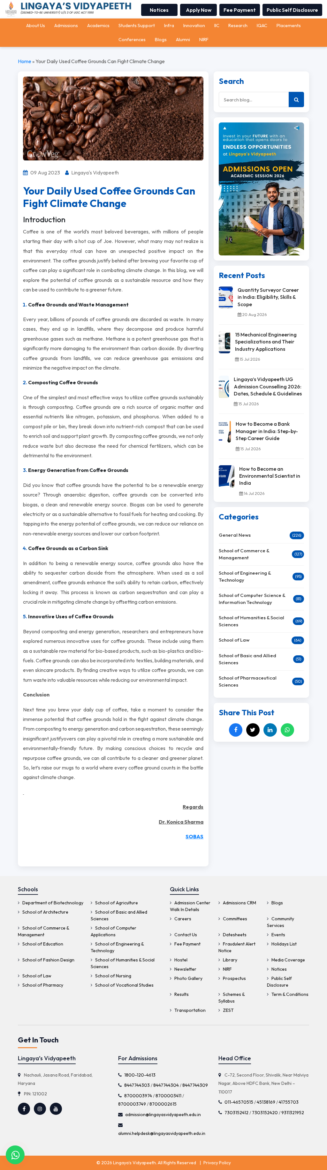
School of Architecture (44, 912)
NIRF (204, 39)
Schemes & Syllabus (231, 997)
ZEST (228, 1010)
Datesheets (234, 935)
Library (229, 960)
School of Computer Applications (113, 931)
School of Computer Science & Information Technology (252, 599)
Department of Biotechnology (52, 903)
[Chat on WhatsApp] (15, 1155)
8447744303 (137, 1085)
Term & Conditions (289, 994)
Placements (289, 25)
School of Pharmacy (42, 985)
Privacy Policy (217, 1163)
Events (277, 935)
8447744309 (195, 1085)
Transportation (189, 1010)
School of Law (234, 640)
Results (181, 994)
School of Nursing (112, 976)
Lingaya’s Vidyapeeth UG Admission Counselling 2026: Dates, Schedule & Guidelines (268, 386)
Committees (234, 919)
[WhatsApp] (287, 730)
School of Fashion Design (47, 960)
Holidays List (283, 944)
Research (237, 25)
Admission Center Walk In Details (190, 906)
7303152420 (265, 1112)
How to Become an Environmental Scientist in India (269, 476)
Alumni (183, 39)
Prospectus (234, 978)
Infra (169, 25)
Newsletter (184, 969)
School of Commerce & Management (244, 554)
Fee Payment (240, 10)
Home (24, 61)
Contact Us (185, 935)
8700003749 (132, 1104)
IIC (216, 25)
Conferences (132, 39)
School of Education (42, 944)
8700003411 (168, 1096)
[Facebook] (235, 730)
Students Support (136, 25)
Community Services (280, 922)
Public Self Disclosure (292, 10)
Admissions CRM (239, 903)
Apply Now (198, 10)
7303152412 (236, 1112)
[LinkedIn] (270, 730)
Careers (182, 919)
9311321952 (292, 1112)
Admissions (66, 25)
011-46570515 (238, 1102)
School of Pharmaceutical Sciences (248, 681)
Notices (159, 10)
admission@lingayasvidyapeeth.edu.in (163, 1114)
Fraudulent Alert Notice (236, 947)
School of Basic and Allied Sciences (247, 659)
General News (235, 535)
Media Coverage (287, 960)
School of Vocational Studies (124, 985)
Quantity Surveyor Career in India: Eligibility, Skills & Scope (268, 297)
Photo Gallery (187, 978)
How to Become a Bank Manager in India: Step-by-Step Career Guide (267, 431)
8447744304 (166, 1085)
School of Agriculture (116, 903)
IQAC (262, 25)
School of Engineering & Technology (245, 576)
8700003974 (138, 1096)
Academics (98, 25)
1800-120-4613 (140, 1075)
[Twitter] (253, 730)
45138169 (266, 1102)
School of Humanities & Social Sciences (251, 621)
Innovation (194, 25)
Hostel (180, 960)
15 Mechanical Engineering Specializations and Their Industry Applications (266, 341)
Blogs (161, 39)
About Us (35, 25)
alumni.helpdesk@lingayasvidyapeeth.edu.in (161, 1133)
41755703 (289, 1102)
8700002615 (163, 1104)
